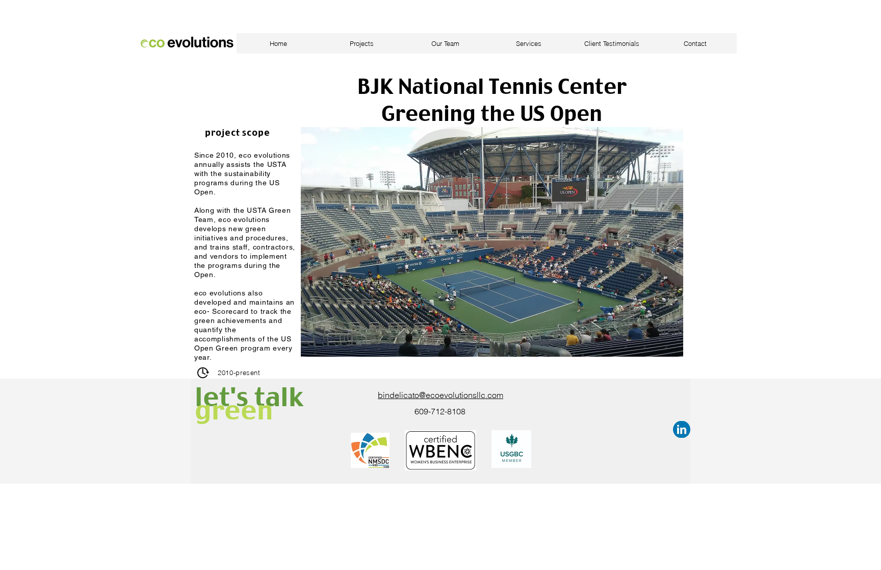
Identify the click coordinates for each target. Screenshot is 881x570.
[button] (492, 242)
